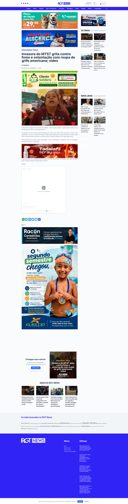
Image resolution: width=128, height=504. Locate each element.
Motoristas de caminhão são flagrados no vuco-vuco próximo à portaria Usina (85, 128)
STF (95, 426)
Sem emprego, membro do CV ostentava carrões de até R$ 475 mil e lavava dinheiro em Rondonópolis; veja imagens (99, 130)
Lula (53, 426)
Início (65, 446)
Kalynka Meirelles (45, 426)
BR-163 (71, 423)
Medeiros (58, 426)
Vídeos (90, 8)
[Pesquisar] (106, 8)
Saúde (77, 8)
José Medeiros (37, 426)
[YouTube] (27, 3)
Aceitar (80, 501)
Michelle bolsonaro (65, 426)
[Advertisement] (50, 340)
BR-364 (74, 423)
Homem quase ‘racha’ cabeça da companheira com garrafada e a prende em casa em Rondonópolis (84, 458)
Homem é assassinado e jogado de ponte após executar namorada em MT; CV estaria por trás (99, 110)
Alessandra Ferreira (37, 423)
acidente (31, 423)
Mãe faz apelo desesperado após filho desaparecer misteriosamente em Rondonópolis (86, 110)
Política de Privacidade (70, 451)
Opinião (83, 8)
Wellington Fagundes (26, 428)
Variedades (70, 8)
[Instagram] (23, 3)
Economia (61, 8)
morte (70, 426)
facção (26, 426)
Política (28, 8)
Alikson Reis (57, 423)
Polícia (34, 8)
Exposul (22, 426)
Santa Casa (92, 426)
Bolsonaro (65, 423)
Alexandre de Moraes (47, 423)
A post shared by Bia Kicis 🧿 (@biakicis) (43, 210)
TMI (103, 426)
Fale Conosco (67, 449)
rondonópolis (85, 426)
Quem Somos (67, 448)
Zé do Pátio (35, 428)
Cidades (41, 8)
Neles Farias (74, 426)
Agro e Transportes (51, 8)
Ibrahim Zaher (30, 426)
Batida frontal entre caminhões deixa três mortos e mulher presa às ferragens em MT (28, 400)
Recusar (86, 501)
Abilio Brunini (25, 423)
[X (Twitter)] (25, 3)
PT (80, 426)
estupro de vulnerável (102, 423)
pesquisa (78, 426)
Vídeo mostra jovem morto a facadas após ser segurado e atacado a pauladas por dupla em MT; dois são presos (85, 478)
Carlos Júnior (79, 423)
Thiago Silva (99, 426)
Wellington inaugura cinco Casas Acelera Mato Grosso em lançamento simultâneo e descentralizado (87, 65)
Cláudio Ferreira (89, 423)
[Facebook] (21, 3)
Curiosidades (97, 8)
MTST (24, 225)
